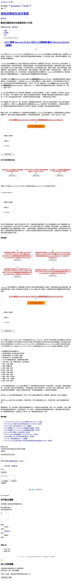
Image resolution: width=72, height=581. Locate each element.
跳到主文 (3, 18)
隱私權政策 (46, 556)
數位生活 (15, 27)
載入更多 (3, 472)
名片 (5, 35)
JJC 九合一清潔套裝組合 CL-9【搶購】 (16, 438)
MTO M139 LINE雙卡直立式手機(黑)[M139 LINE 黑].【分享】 (23, 424)
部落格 (6, 32)
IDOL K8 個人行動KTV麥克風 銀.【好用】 (17, 432)
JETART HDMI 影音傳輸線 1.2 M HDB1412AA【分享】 (21, 434)
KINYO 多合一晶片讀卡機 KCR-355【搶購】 (18, 426)
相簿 (5, 30)
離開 (10, 577)
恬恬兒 (3, 451)
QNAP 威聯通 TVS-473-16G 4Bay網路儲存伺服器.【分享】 (22, 430)
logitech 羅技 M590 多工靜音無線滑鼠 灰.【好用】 (19, 436)
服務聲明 (52, 556)
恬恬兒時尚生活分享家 (15, 13)
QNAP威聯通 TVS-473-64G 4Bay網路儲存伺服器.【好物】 (22, 428)
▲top (2, 469)
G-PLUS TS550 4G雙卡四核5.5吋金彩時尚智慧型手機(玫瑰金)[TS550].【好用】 (28, 440)
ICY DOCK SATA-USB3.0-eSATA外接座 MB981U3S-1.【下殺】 (23, 422)
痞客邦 (12, 461)
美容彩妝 (14, 466)
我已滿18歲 (4, 577)
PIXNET (23, 556)
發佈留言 (3, 483)
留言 (15, 461)
